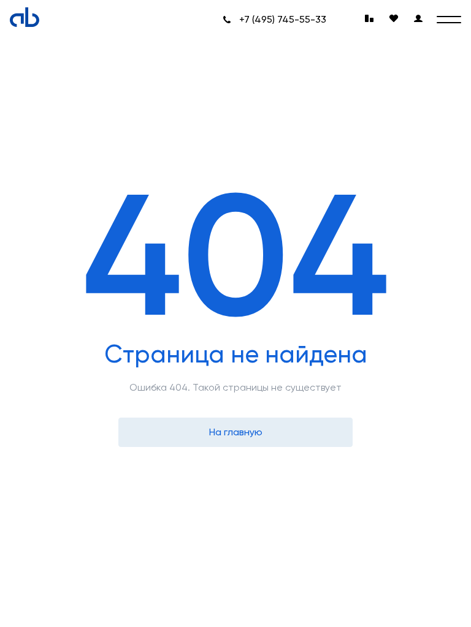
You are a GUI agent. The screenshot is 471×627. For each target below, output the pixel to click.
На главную (235, 432)
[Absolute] (24, 17)
